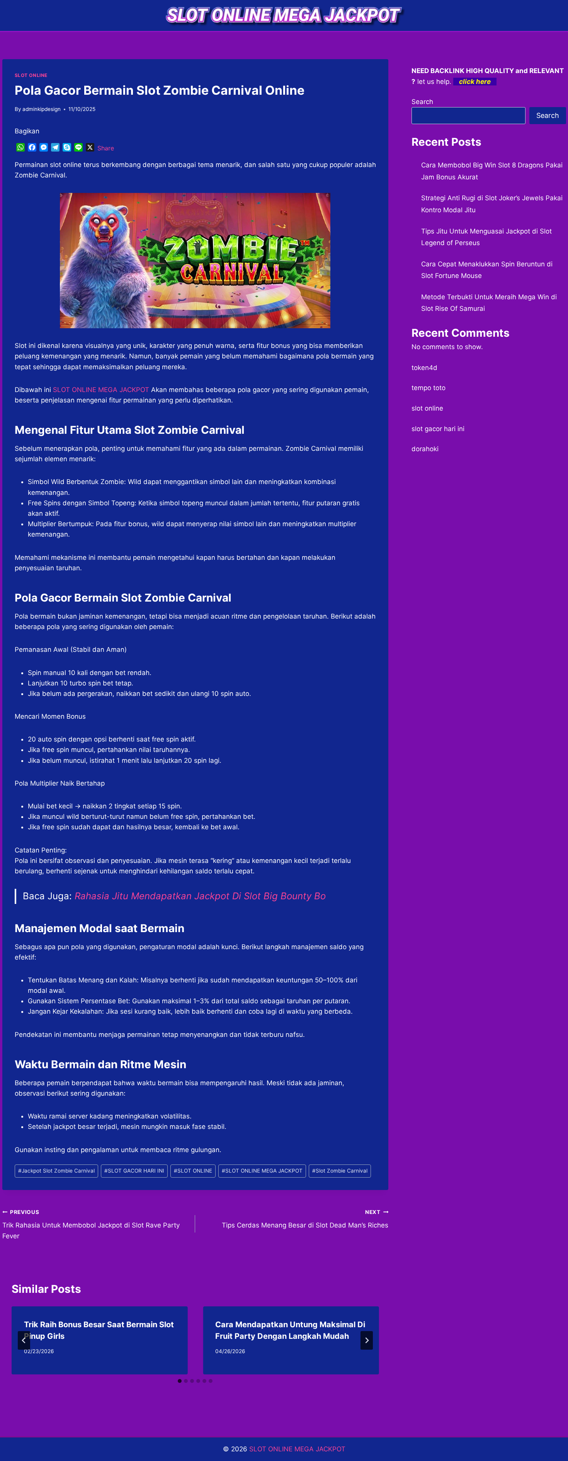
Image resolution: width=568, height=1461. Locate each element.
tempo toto (429, 388)
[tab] (180, 1381)
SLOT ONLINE (31, 75)
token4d (424, 368)
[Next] (367, 1340)
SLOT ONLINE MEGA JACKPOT (262, 1171)
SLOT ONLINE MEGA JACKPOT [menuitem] (101, 390)
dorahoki (425, 449)
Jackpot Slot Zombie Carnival (56, 1171)
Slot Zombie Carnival (339, 1171)
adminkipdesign (41, 109)
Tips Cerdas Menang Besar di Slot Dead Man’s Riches (305, 1219)
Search (422, 102)
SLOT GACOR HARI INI (134, 1171)
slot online (427, 408)
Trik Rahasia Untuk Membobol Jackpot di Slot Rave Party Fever (91, 1224)
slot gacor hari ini (438, 429)
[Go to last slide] (24, 1340)
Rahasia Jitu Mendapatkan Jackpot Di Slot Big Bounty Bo (200, 896)
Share (105, 148)
